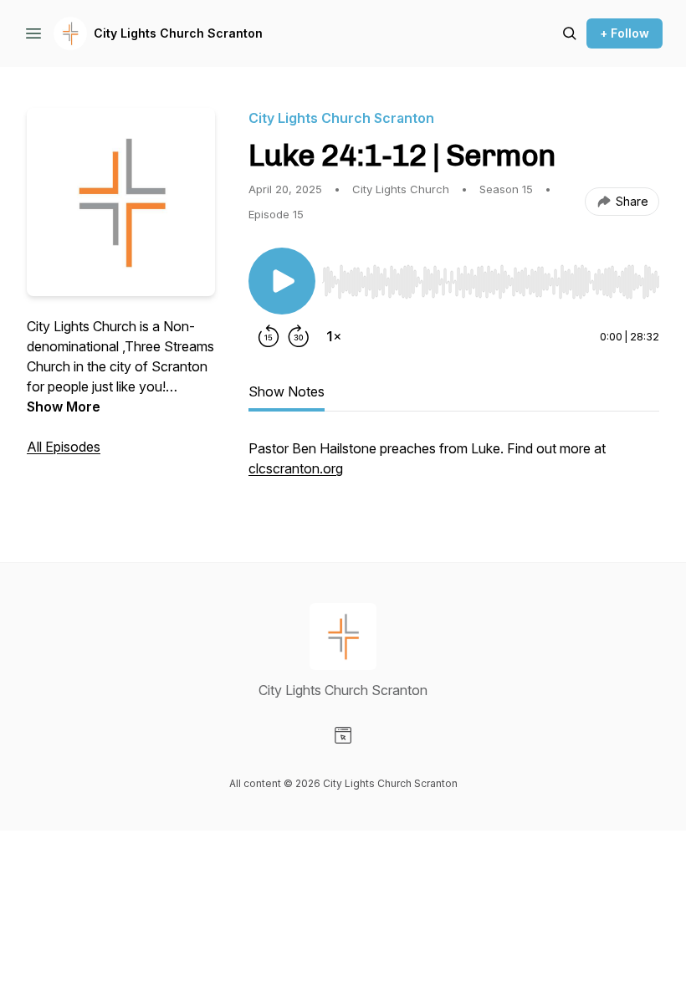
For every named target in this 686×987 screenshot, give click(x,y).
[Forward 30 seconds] (298, 336)
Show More (63, 406)
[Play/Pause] (281, 281)
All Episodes (63, 446)
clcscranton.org (295, 468)
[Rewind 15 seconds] (268, 336)
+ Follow (624, 33)
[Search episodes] (569, 33)
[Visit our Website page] (343, 735)
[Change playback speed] (334, 336)
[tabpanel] (453, 466)
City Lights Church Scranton (178, 33)
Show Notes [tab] (286, 391)
